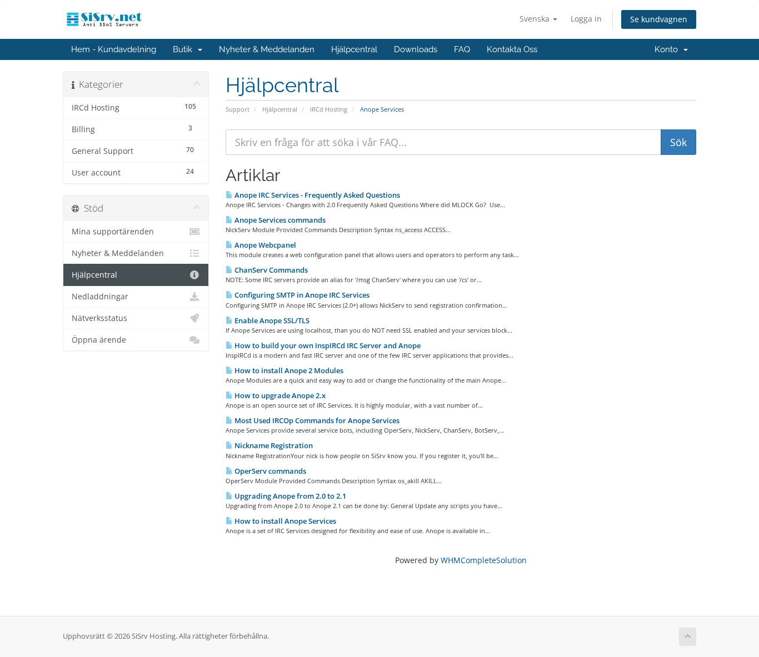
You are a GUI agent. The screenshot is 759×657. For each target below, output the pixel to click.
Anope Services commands (279, 220)
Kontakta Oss (512, 49)
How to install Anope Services (284, 521)
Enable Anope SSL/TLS (271, 320)
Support (237, 109)
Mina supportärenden (113, 232)
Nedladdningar (100, 297)
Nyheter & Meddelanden (266, 49)
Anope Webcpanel (264, 245)
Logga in (586, 18)
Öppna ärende (99, 340)
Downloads (415, 49)
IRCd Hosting (328, 109)
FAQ (462, 49)
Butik (185, 49)
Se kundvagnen (658, 19)
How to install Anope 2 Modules (288, 370)
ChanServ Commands (270, 270)
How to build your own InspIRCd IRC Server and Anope (327, 345)
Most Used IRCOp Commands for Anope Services (316, 420)
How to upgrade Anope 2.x (279, 395)
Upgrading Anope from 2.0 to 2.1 (289, 496)
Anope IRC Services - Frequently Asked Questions (316, 195)
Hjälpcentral (354, 49)
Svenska (536, 18)
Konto (668, 49)
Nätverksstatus (99, 318)
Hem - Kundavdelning (113, 49)
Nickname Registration (273, 445)
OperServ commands (269, 471)
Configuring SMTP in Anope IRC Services (301, 295)
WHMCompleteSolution (484, 560)
